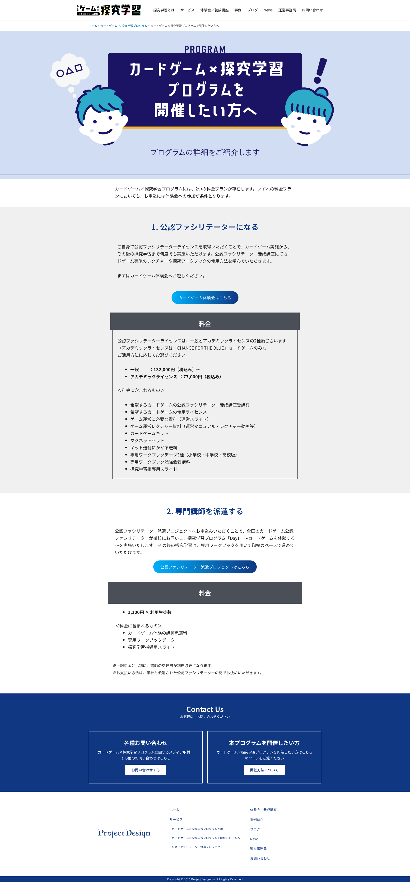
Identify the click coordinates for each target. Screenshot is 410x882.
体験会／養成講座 (214, 9)
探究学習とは (164, 9)
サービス (187, 9)
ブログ (252, 9)
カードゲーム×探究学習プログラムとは (197, 829)
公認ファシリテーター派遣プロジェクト (197, 847)
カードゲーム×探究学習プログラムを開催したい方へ (206, 838)
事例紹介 (256, 819)
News (268, 9)
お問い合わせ (312, 9)
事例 (238, 9)
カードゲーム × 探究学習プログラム (123, 26)
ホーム (93, 26)
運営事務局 (287, 9)
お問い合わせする (145, 769)
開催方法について (264, 769)
